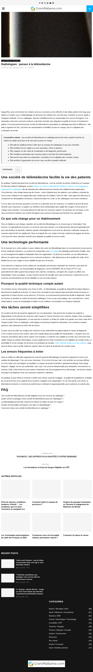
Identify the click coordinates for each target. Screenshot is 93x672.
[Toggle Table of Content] (16, 170)
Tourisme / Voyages (56, 626)
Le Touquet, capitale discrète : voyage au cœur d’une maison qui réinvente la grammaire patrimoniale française (30, 591)
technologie (54, 251)
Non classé (53, 641)
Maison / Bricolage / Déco (59, 609)
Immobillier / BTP (55, 623)
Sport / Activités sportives (58, 648)
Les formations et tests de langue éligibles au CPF (47, 467)
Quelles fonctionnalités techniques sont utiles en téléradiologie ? (26, 405)
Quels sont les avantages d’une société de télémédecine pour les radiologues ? (32, 399)
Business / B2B (54, 616)
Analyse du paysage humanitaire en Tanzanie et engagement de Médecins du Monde (77, 504)
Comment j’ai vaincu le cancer (76, 535)
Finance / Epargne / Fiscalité (60, 630)
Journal (5, 67)
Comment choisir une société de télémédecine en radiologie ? (25, 408)
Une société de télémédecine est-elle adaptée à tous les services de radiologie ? (32, 396)
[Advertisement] (46, 91)
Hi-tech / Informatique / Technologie (62, 619)
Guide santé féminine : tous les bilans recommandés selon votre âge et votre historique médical (29, 562)
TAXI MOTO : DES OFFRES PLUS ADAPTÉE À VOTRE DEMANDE (46, 457)
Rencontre (53, 637)
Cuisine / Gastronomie (57, 633)
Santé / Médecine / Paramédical (11, 60)
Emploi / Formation (56, 644)
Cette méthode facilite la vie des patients (70, 343)
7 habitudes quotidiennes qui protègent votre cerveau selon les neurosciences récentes (28, 577)
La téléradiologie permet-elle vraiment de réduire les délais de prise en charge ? (32, 402)
